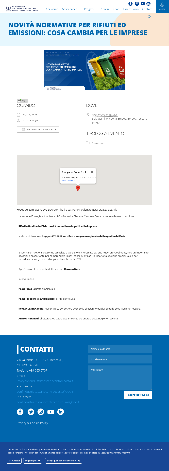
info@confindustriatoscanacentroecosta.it (45, 381)
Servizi (105, 9)
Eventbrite (98, 143)
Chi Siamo (52, 9)
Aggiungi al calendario (40, 129)
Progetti (89, 9)
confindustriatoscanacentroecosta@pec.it (45, 391)
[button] (78, 188)
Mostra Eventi (68, 180)
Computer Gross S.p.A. (105, 115)
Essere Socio (131, 9)
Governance (69, 9)
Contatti (147, 9)
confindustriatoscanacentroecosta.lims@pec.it (48, 402)
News (116, 9)
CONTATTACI (138, 395)
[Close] (92, 172)
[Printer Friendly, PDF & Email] (22, 100)
